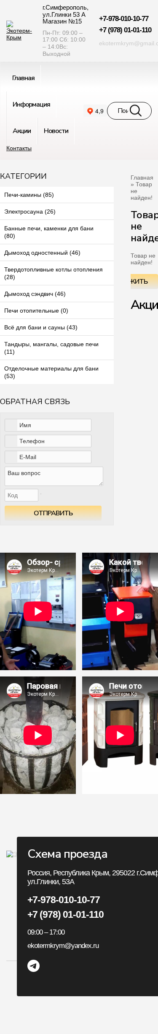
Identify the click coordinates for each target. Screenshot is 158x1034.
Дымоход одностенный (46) (42, 252)
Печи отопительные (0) (36, 310)
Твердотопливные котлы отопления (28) (53, 273)
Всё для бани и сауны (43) (41, 327)
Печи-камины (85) (29, 194)
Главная (142, 177)
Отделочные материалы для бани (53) (51, 372)
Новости (56, 131)
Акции (22, 131)
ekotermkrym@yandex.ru (63, 946)
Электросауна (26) (30, 211)
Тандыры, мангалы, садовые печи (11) (51, 348)
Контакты (19, 148)
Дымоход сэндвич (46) (35, 293)
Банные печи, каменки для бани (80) (49, 232)
